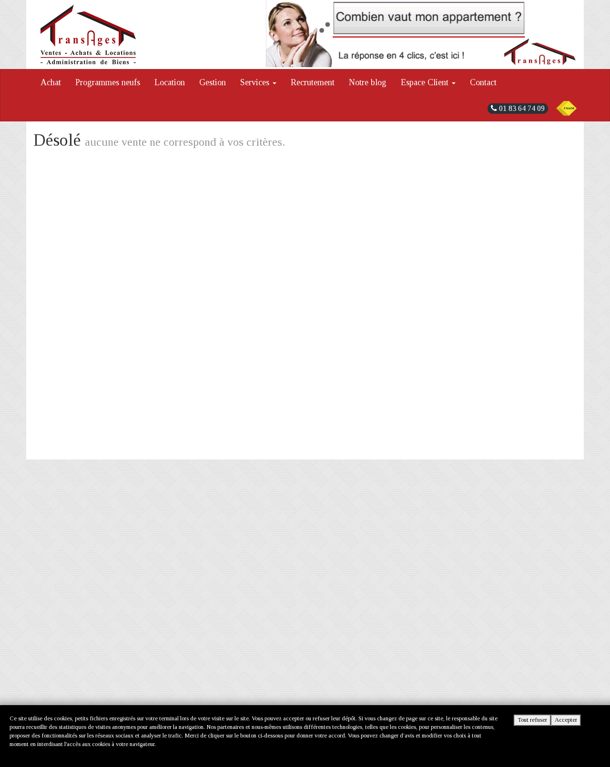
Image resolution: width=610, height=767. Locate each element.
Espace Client (426, 82)
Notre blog (367, 82)
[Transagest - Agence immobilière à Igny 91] (88, 34)
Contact (483, 82)
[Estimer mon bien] (421, 33)
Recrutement (313, 82)
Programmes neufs (107, 82)
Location (169, 82)
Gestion (212, 82)
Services (256, 82)
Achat (51, 82)
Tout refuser (532, 720)
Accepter (566, 720)
